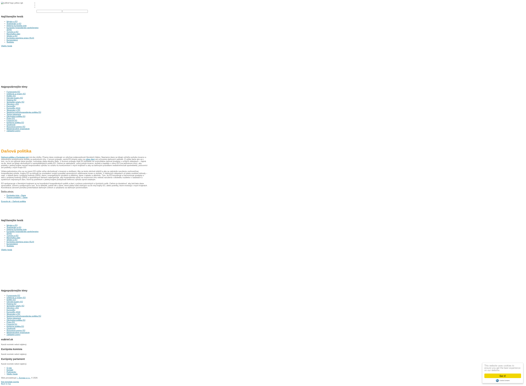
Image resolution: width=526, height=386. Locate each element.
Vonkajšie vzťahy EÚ (15, 102)
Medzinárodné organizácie (18, 129)
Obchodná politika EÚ (16, 116)
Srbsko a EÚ (12, 36)
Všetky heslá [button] (6, 46)
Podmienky (11, 372)
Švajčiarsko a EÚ (14, 24)
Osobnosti (11, 125)
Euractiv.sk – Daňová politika (13, 201)
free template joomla (10, 382)
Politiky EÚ (11, 96)
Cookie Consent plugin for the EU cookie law (503, 380)
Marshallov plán (13, 34)
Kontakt (10, 370)
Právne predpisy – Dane (17, 197)
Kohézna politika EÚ (15, 123)
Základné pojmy (13, 131)
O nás (9, 368)
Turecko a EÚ (12, 32)
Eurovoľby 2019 (13, 108)
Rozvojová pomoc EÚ (16, 127)
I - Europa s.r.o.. (24, 378)
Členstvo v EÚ (13, 104)
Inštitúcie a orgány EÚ (16, 94)
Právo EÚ (11, 118)
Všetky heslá (12, 374)
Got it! (503, 376)
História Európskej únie (17, 26)
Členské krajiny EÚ (15, 98)
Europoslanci (12, 40)
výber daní (90, 159)
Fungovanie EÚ (13, 92)
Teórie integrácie (14, 114)
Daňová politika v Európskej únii (15, 157)
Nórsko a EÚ (12, 22)
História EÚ (11, 100)
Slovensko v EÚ (13, 110)
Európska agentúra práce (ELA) (20, 38)
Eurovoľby (11, 106)
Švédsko (10, 42)
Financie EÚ (12, 120)
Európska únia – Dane (16, 195)
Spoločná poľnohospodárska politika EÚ (24, 112)
